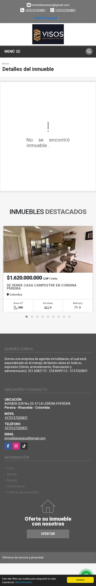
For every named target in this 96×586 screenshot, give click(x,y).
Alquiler (12, 480)
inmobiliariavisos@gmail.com (25, 438)
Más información (23, 582)
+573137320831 (35, 10)
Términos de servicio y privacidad (23, 557)
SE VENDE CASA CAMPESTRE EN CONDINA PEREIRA (42, 286)
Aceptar (80, 579)
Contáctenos (16, 486)
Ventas (12, 474)
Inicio (5, 63)
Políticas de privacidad (22, 492)
